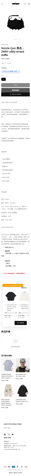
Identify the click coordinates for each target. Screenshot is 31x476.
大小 (2, 75)
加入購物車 (20, 323)
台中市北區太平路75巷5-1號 (12, 449)
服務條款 (11, 472)
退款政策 (20, 472)
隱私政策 (15, 472)
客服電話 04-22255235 (10, 443)
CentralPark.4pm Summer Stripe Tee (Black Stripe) (12, 307)
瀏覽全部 (24, 287)
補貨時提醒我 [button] (15, 90)
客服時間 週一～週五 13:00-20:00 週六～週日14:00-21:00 (15, 446)
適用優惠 (4, 68)
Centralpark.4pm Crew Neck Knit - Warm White (26, 306)
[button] (2, 4)
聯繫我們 (6, 441)
